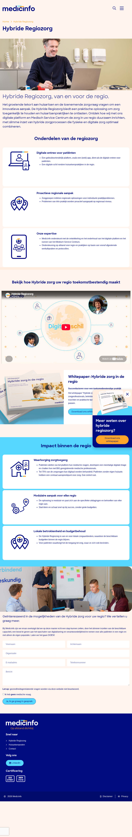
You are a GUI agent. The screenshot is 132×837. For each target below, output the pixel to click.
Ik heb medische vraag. (18, 694)
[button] (122, 8)
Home (6, 21)
